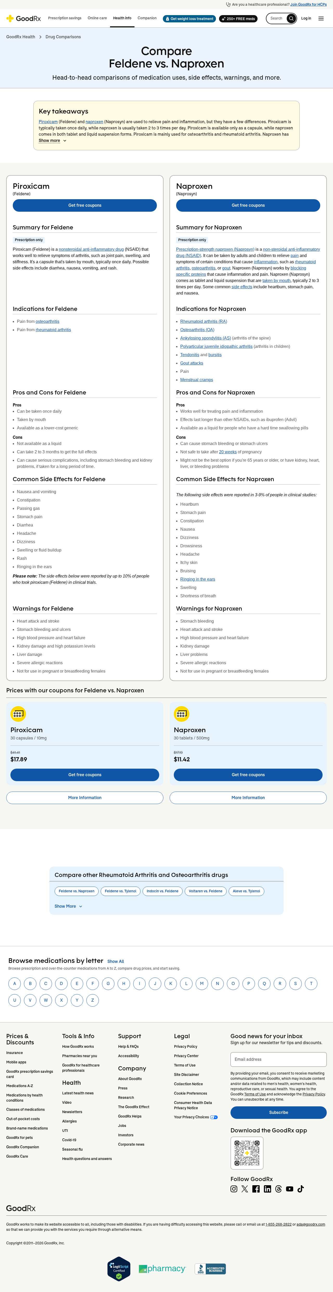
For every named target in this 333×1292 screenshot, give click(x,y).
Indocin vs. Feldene (162, 891)
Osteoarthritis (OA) (197, 330)
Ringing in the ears (197, 579)
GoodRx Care (17, 1156)
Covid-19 (69, 1140)
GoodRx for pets (19, 1137)
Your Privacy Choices (191, 1117)
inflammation (266, 262)
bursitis (215, 355)
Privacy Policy (185, 1046)
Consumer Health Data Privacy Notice (193, 1105)
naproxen (94, 121)
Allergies (69, 1121)
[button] (188, 18)
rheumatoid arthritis (53, 330)
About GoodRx (130, 1078)
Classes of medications (25, 1109)
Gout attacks (191, 363)
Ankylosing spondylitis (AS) (205, 338)
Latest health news (78, 1093)
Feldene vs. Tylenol (120, 891)
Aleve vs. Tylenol (246, 891)
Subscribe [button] (298, 1114)
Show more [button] (49, 140)
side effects (242, 287)
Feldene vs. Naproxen (76, 891)
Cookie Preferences (190, 1093)
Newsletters (72, 1111)
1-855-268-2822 (279, 1224)
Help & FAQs (128, 1046)
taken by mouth (276, 280)
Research (126, 1097)
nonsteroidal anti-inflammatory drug (91, 249)
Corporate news (131, 1144)
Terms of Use (185, 1065)
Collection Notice (188, 1084)
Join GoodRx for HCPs (308, 4)
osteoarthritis (47, 321)
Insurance (14, 1052)
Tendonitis (189, 355)
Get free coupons (84, 205)
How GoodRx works (78, 1046)
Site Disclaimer (186, 1074)
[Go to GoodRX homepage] (23, 18)
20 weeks (228, 452)
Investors (125, 1135)
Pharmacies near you (79, 1055)
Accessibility (128, 1055)
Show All (115, 961)
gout (226, 268)
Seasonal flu (72, 1149)
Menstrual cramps (196, 380)
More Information (84, 797)
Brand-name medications (27, 1128)
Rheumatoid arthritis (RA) (203, 321)
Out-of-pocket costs (23, 1119)
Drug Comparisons (63, 37)
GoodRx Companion (22, 1147)
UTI (65, 1130)
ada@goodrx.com (311, 1224)
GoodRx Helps (130, 1116)
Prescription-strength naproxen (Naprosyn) (215, 249)
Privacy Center (186, 1055)
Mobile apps (16, 1062)
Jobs (122, 1125)
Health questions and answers (87, 1158)
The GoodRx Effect (133, 1107)
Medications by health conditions (24, 1098)
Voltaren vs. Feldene (205, 891)
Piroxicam (48, 121)
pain (295, 255)
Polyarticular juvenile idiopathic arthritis (216, 346)
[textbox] (278, 1059)
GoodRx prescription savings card (30, 1074)
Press (122, 1088)
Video (67, 1102)
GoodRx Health (20, 37)
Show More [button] (65, 906)
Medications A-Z (19, 1085)
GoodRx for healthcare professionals (81, 1068)
